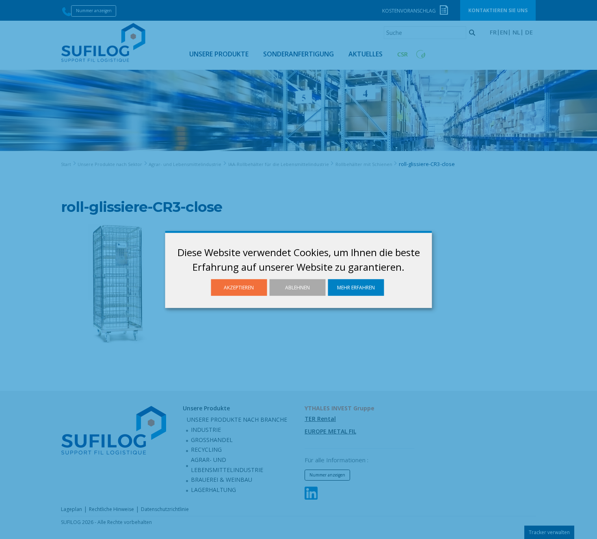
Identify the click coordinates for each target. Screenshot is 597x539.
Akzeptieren (239, 287)
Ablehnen (297, 287)
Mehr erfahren (356, 287)
